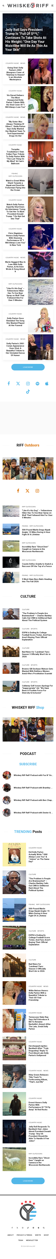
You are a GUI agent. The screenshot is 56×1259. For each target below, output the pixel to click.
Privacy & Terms (24, 1235)
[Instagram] (22, 1228)
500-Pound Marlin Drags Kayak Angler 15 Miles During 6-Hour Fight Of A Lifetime (36, 532)
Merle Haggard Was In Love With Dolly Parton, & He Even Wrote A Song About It (15, 267)
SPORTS (34, 629)
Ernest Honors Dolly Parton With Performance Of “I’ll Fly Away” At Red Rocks (39, 1106)
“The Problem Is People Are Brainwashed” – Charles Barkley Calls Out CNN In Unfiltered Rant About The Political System (37, 617)
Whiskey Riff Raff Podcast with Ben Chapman (35, 800)
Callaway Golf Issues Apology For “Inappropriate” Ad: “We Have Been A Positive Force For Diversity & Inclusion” (37, 689)
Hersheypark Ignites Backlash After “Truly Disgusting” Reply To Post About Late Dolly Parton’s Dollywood (39, 1051)
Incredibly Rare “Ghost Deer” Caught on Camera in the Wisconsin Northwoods (35, 549)
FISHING (15, 173)
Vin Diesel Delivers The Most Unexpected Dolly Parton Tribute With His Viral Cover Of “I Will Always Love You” (15, 101)
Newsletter (32, 1240)
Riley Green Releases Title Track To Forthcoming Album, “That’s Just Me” (38, 1078)
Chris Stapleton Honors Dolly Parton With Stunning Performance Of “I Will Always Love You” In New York (15, 239)
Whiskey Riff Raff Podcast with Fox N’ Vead (34, 775)
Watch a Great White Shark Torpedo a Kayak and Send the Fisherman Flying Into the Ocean (15, 185)
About (10, 1235)
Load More (28, 1181)
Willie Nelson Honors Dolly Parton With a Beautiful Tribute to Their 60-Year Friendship (38, 995)
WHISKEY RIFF (24, 707)
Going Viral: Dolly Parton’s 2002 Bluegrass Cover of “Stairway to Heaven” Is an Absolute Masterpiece (15, 74)
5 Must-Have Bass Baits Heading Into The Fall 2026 (37, 580)
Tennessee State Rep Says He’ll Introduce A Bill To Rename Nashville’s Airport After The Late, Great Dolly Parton (40, 1023)
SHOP (46, 1235)
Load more (28, 367)
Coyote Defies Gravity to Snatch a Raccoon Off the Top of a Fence (37, 565)
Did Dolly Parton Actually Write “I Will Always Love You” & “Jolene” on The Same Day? (39, 857)
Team (20, 1240)
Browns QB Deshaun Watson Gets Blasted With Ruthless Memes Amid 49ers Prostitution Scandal (37, 671)
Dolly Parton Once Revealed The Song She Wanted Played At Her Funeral (15, 322)
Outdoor (31, 445)
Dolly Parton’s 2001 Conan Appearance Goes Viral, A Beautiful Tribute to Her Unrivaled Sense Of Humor (15, 349)
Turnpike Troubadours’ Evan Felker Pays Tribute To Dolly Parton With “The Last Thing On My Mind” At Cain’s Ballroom (15, 156)
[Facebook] (12, 1228)
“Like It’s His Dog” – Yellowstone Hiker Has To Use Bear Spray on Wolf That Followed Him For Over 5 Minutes (15, 294)
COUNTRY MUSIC (12, 63)
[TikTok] (28, 1228)
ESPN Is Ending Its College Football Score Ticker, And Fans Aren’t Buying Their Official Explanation (37, 636)
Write (38, 1235)
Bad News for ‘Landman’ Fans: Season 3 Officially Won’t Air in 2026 (36, 654)
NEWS (22, 63)
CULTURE (25, 609)
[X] (17, 1228)
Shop (40, 707)
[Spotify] (33, 1228)
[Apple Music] (38, 1228)
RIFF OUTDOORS (15, 176)
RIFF (21, 445)
